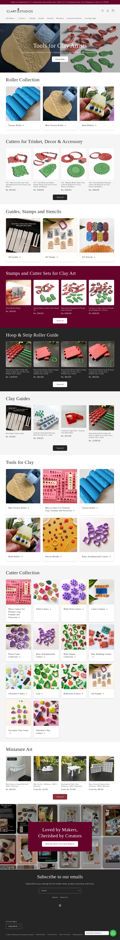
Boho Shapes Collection (70, 655)
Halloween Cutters (72, 693)
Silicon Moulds (52, 556)
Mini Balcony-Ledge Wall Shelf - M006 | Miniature (17, 785)
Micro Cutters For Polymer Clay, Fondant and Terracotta (58, 509)
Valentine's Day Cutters (43, 731)
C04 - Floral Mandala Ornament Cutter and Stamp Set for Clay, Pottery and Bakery (100, 185)
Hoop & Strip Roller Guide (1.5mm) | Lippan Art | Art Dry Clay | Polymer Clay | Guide (73, 372)
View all (60, 197)
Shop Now (60, 59)
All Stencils (87, 257)
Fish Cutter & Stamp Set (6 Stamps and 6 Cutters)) (73, 309)
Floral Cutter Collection (14, 655)
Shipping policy (78, 934)
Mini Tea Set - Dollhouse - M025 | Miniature (45, 785)
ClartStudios (16, 934)
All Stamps (50, 257)
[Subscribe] (78, 890)
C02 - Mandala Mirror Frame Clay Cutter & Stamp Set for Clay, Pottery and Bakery (73, 185)
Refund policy (40, 934)
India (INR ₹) (12, 926)
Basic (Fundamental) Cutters (95, 556)
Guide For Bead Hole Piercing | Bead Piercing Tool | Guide (44, 434)
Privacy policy (52, 934)
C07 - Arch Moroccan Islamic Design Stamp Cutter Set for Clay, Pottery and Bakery (45, 185)
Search (55, 897)
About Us (64, 897)
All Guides (13, 257)
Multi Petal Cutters (72, 609)
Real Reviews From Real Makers (60, 844)
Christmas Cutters (16, 693)
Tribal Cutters (42, 609)
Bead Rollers (88, 125)
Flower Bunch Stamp (13, 308)
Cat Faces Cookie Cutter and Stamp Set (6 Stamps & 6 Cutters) (101, 309)
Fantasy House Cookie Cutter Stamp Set (46, 309)
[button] (10, 18)
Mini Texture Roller (54, 125)
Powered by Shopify (27, 934)
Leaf (38, 693)
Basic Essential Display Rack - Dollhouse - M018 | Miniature (99, 785)
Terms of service (64, 934)
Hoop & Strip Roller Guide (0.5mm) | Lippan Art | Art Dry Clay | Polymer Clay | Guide (101, 372)
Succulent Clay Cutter (18, 730)
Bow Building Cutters (101, 654)
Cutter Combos (98, 609)
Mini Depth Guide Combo (15, 433)
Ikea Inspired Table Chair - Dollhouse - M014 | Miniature (71, 785)
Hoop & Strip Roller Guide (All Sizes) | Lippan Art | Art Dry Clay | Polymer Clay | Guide (18, 372)
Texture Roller (15, 125)
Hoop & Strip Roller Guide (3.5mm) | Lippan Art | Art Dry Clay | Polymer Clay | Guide (46, 372)
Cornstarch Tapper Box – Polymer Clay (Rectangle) (73, 432)
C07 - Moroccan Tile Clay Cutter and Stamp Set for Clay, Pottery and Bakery (18, 185)
